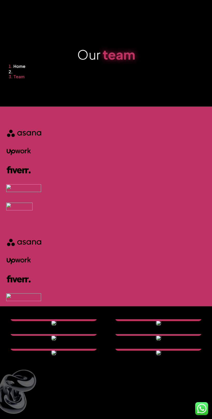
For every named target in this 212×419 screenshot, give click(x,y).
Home (19, 66)
